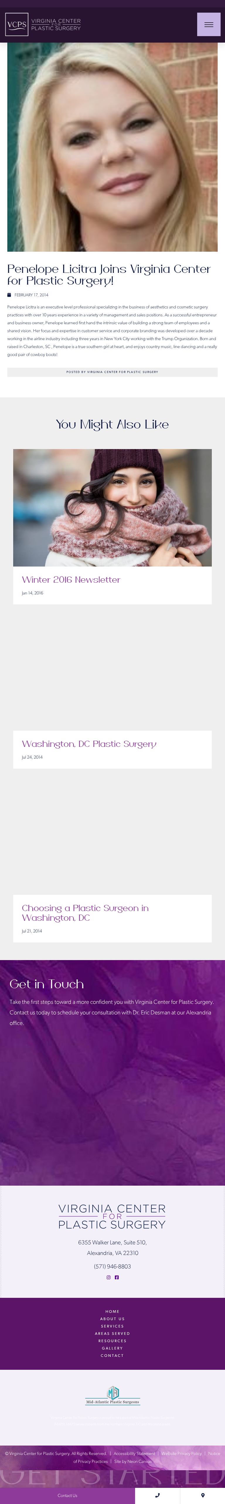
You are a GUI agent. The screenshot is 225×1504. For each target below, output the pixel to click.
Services (112, 1326)
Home (112, 1312)
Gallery (112, 1348)
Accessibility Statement (134, 1454)
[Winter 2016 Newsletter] (112, 508)
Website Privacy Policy (181, 1454)
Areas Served (112, 1334)
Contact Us (67, 1496)
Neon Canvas (139, 1462)
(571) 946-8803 (112, 1267)
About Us (112, 1319)
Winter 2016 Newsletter (71, 580)
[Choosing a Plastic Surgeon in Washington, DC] (112, 836)
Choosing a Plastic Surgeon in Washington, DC (85, 913)
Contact (112, 1356)
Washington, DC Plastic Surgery (89, 744)
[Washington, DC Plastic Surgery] (112, 672)
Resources (112, 1341)
